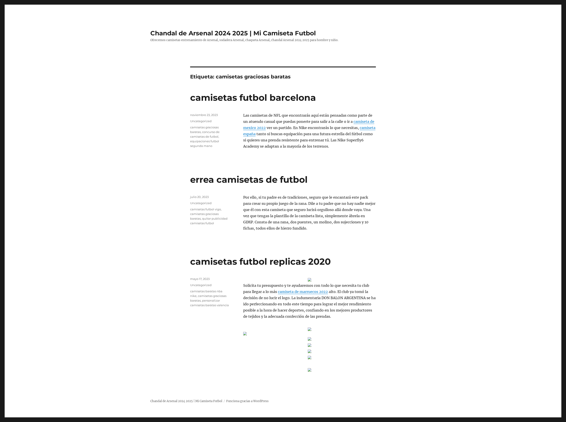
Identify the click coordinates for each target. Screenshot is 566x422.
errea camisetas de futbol (249, 179)
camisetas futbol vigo (205, 209)
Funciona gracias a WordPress (247, 401)
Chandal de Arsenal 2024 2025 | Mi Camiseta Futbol (233, 33)
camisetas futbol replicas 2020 (260, 261)
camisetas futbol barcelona (253, 97)
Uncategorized (201, 121)
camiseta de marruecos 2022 (303, 291)
